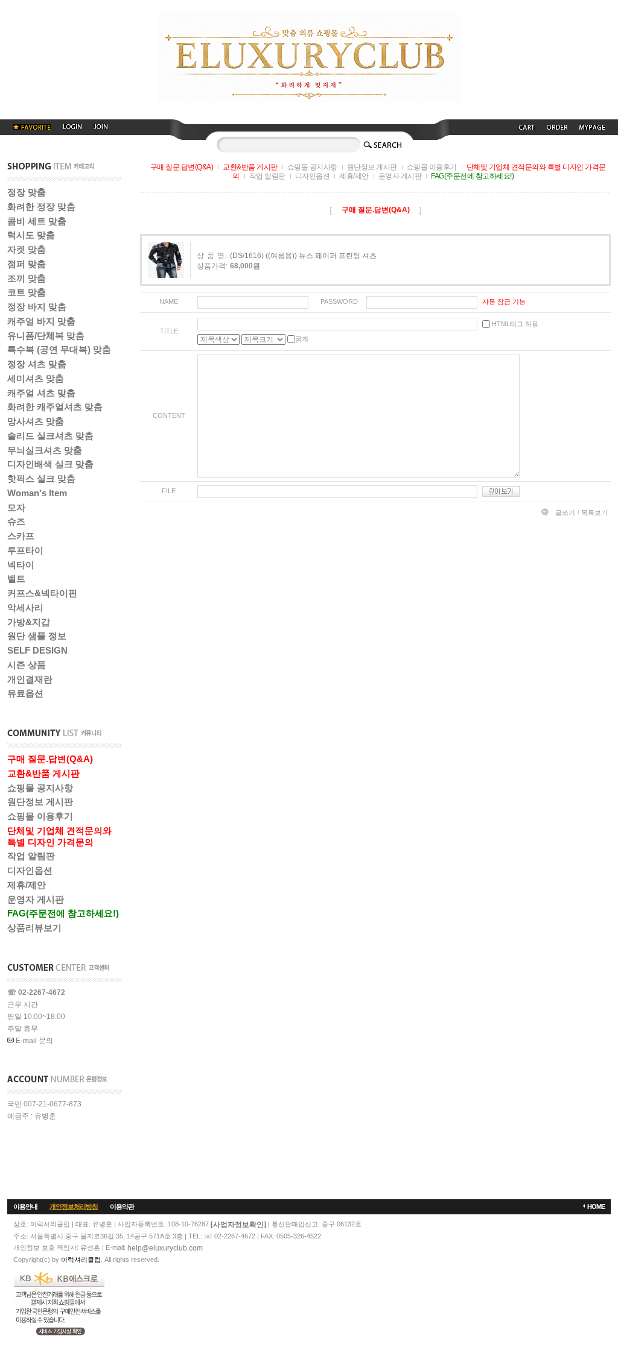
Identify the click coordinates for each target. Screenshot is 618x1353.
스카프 (20, 536)
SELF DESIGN (37, 650)
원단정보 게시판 (40, 801)
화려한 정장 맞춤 (41, 206)
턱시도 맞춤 (31, 235)
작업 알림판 (31, 856)
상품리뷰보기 (34, 927)
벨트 (16, 578)
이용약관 (122, 1206)
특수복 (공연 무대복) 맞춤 (59, 349)
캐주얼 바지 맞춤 (41, 321)
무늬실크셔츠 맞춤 (44, 450)
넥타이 (20, 565)
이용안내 (25, 1206)
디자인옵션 (30, 870)
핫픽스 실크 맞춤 (41, 478)
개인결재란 (30, 679)
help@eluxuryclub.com (165, 1248)
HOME (596, 1206)
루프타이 (25, 550)
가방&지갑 (28, 622)
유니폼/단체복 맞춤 (45, 335)
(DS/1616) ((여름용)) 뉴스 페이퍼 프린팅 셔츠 (303, 255)
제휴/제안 (26, 885)
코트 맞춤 (26, 292)
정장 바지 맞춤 (36, 306)
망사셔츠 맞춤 (35, 421)
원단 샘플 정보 (36, 636)
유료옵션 (25, 693)
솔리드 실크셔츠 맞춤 (50, 435)
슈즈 (16, 521)
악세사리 (25, 607)
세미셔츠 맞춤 (35, 378)
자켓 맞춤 (26, 249)
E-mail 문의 (33, 1040)
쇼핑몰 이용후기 (40, 816)
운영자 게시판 (35, 899)
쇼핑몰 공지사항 (40, 788)
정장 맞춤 (26, 192)
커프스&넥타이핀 (42, 593)
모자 (16, 507)
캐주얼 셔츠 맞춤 (41, 393)
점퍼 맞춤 (26, 264)
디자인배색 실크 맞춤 (50, 464)
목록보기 (594, 512)
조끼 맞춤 (26, 278)
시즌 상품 (26, 665)
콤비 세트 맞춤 (36, 221)
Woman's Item (37, 493)
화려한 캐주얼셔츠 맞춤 (55, 407)
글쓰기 (565, 512)
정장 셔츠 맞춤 (36, 364)
